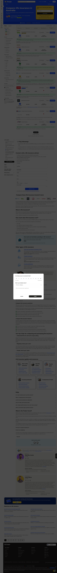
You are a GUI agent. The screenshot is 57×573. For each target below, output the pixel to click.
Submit (35, 296)
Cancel (21, 296)
